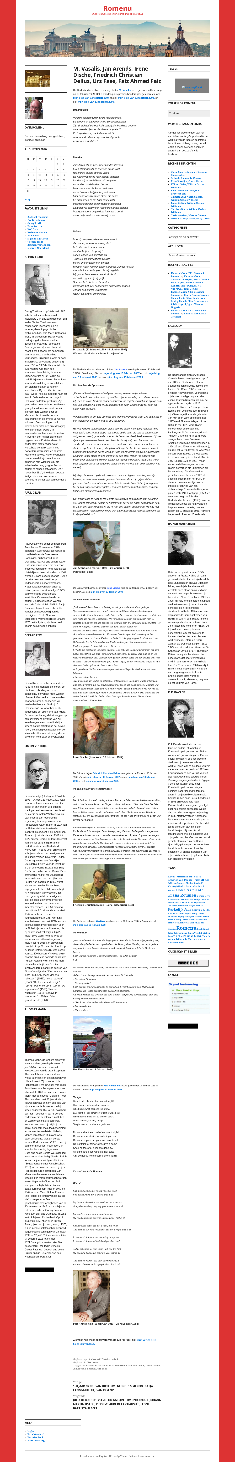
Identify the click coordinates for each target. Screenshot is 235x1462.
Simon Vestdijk (195, 933)
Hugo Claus (200, 899)
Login (30, 1431)
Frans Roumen (182, 895)
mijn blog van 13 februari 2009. (96, 101)
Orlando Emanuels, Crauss (186, 178)
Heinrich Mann (188, 899)
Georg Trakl (34, 223)
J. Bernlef (185, 902)
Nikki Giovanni (202, 916)
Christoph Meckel (176, 886)
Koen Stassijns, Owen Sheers (187, 181)
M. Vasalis (125, 90)
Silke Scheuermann (177, 933)
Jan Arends (79, 1368)
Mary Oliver (198, 913)
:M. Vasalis (88, 1365)
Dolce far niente (189, 890)
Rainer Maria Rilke (189, 922)
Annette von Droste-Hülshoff (186, 879)
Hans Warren (34, 226)
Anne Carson (195, 877)
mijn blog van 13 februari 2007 (91, 97)
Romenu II (33, 235)
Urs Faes (102, 1368)
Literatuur (93, 1362)
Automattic (147, 1456)
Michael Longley (176, 916)
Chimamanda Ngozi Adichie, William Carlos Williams (187, 198)
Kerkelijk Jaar (179, 909)
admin (115, 1359)
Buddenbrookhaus (37, 217)
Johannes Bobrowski (178, 905)
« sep (27, 199)
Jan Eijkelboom (197, 902)
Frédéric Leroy (36, 220)
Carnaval (180, 883)
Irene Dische (113, 588)
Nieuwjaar (189, 916)
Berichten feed (35, 1434)
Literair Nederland (38, 248)
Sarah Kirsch (203, 929)
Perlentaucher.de (37, 232)
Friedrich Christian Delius (129, 1365)
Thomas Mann (35, 241)
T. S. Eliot (178, 936)
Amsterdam (182, 876)
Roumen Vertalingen (39, 244)
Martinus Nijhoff (183, 913)
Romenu (117, 8)
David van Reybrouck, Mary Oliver (190, 218)
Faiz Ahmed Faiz (104, 1365)
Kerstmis (197, 909)
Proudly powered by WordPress (98, 1456)
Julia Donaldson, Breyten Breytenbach (185, 192)
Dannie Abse (192, 886)
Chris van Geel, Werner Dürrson (189, 215)
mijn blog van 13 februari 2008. (136, 97)
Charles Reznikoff (194, 883)
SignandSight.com (37, 238)
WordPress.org (36, 1440)
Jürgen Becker (195, 905)
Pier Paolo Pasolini (198, 919)
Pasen (171, 919)
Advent (172, 876)
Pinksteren (173, 922)
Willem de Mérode (186, 939)
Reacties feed (35, 1437)
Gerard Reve (203, 895)
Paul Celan (33, 229)
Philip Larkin (182, 919)
